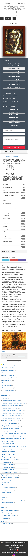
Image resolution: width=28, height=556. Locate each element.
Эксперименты (6, 523)
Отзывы (5, 200)
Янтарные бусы (6, 462)
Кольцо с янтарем (7, 464)
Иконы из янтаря (7, 370)
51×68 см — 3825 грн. (14, 76)
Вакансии (14, 550)
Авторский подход (10, 98)
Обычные (7, 60)
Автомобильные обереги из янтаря (12, 500)
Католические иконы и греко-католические (14, 393)
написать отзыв (21, 355)
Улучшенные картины (11, 96)
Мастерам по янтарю (9, 510)
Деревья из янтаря (7, 485)
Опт (19, 361)
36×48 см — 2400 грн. (14, 71)
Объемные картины (10, 104)
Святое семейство (7, 388)
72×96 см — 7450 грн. (14, 81)
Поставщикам (14, 547)
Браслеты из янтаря (8, 469)
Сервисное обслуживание (14, 545)
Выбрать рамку (6, 231)
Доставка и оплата (7, 203)
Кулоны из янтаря (7, 467)
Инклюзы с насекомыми (9, 495)
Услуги (3, 507)
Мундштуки (5, 482)
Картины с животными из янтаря (11, 413)
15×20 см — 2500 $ (14, 109)
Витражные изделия (8, 457)
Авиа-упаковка (14, 236)
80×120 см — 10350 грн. (14, 84)
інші (24, 260)
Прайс (14, 361)
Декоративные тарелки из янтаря (13, 446)
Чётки (4, 497)
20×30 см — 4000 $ (14, 114)
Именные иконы (6, 380)
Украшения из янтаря (9, 459)
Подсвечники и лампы (8, 487)
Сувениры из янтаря (8, 475)
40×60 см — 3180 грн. (14, 73)
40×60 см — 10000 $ (14, 122)
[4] (9, 355)
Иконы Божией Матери (8, 375)
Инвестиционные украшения (10, 472)
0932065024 (14, 260)
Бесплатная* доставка (8, 206)
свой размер (14, 89)
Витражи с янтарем (8, 454)
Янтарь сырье (6, 513)
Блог (3, 521)
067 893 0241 (10, 12)
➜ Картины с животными (17, 542)
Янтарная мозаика (10, 106)
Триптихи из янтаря (8, 441)
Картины (4, 395)
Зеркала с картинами (8, 443)
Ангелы (4, 383)
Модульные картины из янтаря (12, 438)
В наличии (5, 518)
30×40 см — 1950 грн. (14, 68)
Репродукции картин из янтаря (11, 400)
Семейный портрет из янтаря (10, 428)
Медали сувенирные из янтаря (11, 449)
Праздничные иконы (8, 390)
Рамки (9, 361)
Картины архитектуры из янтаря (11, 405)
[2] (5, 355)
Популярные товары (8, 515)
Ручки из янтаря (7, 480)
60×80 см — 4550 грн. (14, 79)
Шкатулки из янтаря (8, 490)
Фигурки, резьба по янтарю (10, 477)
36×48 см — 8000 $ (14, 120)
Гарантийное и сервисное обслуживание (12, 208)
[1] (3, 355)
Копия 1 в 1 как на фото (11, 101)
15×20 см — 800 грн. (14, 63)
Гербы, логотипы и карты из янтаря (12, 410)
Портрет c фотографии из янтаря (12, 436)
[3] (7, 355)
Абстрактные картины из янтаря (11, 418)
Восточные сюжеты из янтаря (10, 420)
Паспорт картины (14, 244)
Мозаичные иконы (7, 367)
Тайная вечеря (6, 385)
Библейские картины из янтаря (11, 415)
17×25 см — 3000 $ (14, 112)
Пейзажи (4, 398)
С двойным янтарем (10, 93)
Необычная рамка (14, 218)
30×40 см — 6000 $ (14, 117)
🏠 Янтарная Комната (6, 542)
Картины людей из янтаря (9, 408)
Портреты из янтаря (8, 423)
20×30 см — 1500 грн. (14, 65)
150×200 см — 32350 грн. (14, 87)
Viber (19, 12)
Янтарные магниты (7, 502)
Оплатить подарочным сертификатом (14, 192)
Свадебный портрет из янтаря (11, 426)
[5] (6, 357)
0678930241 (6, 260)
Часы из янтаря (6, 492)
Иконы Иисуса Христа (8, 378)
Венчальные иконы (7, 373)
